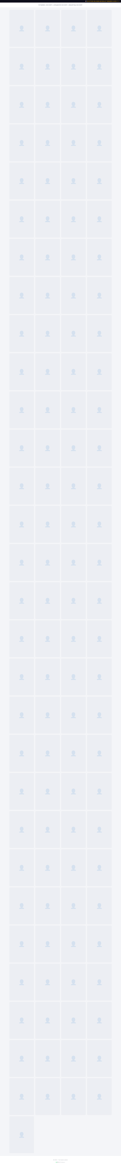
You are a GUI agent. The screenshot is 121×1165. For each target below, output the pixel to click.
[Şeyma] (99, 1058)
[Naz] (99, 982)
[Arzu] (47, 639)
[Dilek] (73, 791)
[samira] (73, 562)
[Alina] (47, 333)
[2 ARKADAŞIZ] (47, 867)
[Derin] (47, 906)
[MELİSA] (47, 295)
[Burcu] (47, 181)
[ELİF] (99, 791)
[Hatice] (99, 181)
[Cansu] (73, 295)
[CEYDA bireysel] (99, 1020)
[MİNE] (47, 410)
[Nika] (73, 1020)
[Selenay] (47, 715)
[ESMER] (73, 944)
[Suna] (22, 66)
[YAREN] (22, 791)
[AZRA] (22, 1020)
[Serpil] (73, 28)
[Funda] (47, 28)
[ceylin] (99, 944)
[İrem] (22, 257)
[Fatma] (22, 867)
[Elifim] (22, 448)
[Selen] (73, 486)
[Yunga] (47, 371)
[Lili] (73, 753)
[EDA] (99, 371)
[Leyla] (47, 944)
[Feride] (47, 66)
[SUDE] (73, 448)
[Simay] (22, 829)
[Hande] (73, 257)
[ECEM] (99, 562)
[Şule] (22, 562)
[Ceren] (22, 181)
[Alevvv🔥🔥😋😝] (47, 791)
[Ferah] (99, 867)
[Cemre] (47, 677)
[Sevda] (73, 181)
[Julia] (22, 1058)
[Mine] (99, 410)
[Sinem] (99, 66)
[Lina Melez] (73, 410)
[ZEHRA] (73, 639)
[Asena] (22, 1096)
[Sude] (22, 143)
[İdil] (99, 28)
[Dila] (99, 486)
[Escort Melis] (22, 486)
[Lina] (99, 1096)
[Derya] (22, 600)
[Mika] (47, 600)
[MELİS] (73, 715)
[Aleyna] (47, 562)
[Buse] (73, 371)
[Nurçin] (22, 28)
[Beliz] (47, 257)
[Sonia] (22, 715)
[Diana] (99, 715)
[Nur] (73, 143)
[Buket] (47, 143)
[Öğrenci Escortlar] (99, 753)
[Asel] (99, 600)
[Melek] (47, 448)
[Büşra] (73, 104)
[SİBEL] (73, 600)
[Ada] (99, 295)
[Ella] (22, 639)
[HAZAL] (47, 1096)
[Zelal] (73, 1096)
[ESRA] (73, 829)
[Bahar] (99, 143)
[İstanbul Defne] (99, 104)
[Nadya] (22, 524)
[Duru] (73, 333)
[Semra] (73, 66)
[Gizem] (99, 677)
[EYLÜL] (73, 982)
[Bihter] (47, 486)
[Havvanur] (47, 1058)
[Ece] (22, 295)
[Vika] (99, 333)
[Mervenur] (22, 753)
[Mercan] (47, 104)
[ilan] (22, 410)
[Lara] (73, 219)
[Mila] (73, 524)
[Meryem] (47, 829)
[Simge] (47, 753)
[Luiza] (22, 371)
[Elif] (99, 639)
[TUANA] (99, 219)
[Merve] (99, 257)
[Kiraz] (22, 104)
